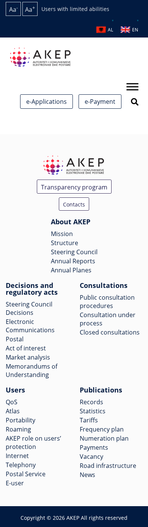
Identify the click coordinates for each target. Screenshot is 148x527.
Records (91, 402)
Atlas (13, 411)
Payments (94, 447)
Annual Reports (73, 261)
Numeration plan (104, 438)
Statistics (92, 411)
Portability (20, 420)
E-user (15, 483)
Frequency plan (102, 429)
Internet (17, 456)
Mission (62, 234)
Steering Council (74, 252)
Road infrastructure (108, 465)
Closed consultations (110, 332)
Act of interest (26, 348)
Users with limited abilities (75, 9)
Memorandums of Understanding (31, 370)
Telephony (21, 465)
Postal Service (26, 474)
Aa (13, 9)
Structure (64, 243)
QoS (11, 402)
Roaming (18, 429)
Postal (15, 339)
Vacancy (91, 456)
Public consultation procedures (107, 301)
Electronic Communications (30, 325)
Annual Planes (71, 270)
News (87, 475)
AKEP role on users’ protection (33, 442)
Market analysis (28, 357)
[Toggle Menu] (132, 86)
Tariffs (89, 420)
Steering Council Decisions (29, 308)
